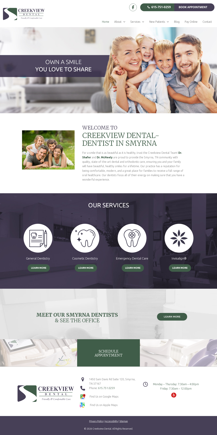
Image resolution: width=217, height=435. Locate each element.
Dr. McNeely (105, 157)
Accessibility (111, 421)
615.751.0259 (106, 388)
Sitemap (124, 421)
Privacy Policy (96, 421)
